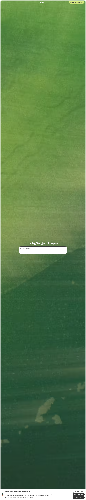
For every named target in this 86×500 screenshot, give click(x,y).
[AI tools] (21, 252)
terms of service (30, 497)
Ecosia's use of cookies (18, 497)
